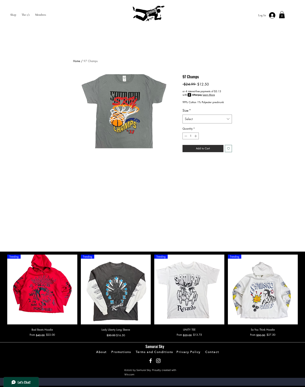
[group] (152, 296)
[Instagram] (158, 361)
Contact (212, 352)
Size (187, 110)
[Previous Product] (2, 289)
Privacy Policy (191, 352)
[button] (282, 14)
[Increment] (196, 136)
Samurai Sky (154, 346)
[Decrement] (185, 136)
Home (76, 61)
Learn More (209, 94)
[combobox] (207, 119)
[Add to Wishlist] (228, 148)
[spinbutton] (191, 136)
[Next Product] (303, 289)
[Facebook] (151, 361)
